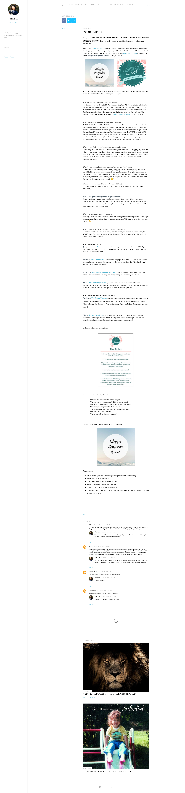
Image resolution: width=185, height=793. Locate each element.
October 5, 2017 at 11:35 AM (107, 557)
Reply (90, 542)
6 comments (91, 775)
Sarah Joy (92, 524)
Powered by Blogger (107, 787)
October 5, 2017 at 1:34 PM (103, 571)
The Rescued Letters (99, 298)
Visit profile (13, 22)
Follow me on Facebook (121, 114)
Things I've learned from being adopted (108, 771)
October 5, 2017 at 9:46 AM (107, 532)
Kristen (91, 546)
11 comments (91, 697)
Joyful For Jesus (97, 48)
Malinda (97, 532)
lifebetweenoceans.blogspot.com (103, 272)
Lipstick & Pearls (95, 5)
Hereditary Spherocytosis (114, 5)
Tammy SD (92, 590)
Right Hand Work (97, 259)
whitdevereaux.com (130, 53)
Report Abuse (9, 57)
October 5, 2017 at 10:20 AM (102, 546)
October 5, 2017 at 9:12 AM (103, 524)
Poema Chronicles (96, 315)
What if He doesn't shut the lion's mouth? (109, 693)
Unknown (92, 572)
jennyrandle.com (96, 246)
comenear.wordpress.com (97, 282)
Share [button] (64, 28)
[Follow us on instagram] (73, 20)
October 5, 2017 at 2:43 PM (107, 577)
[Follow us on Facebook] (64, 20)
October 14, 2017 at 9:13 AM (108, 596)
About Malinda (80, 5)
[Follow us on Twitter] (69, 20)
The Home (130, 5)
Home (71, 5)
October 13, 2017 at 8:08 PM (105, 590)
